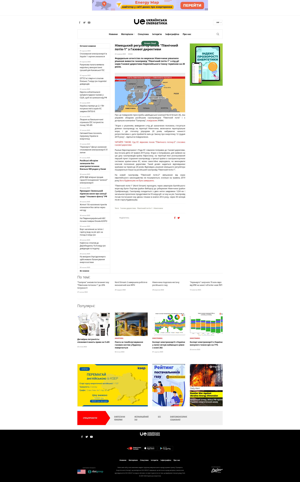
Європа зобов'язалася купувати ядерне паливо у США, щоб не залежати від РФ (93, 95)
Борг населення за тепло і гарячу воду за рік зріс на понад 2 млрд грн (91, 232)
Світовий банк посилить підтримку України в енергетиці (91, 136)
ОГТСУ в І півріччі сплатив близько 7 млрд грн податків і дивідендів (93, 81)
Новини (113, 34)
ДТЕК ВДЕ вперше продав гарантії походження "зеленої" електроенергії (93, 180)
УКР (217, 22)
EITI (159, 416)
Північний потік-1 (144, 208)
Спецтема (143, 34)
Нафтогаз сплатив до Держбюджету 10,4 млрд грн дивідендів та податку (93, 246)
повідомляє (152, 120)
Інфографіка (172, 34)
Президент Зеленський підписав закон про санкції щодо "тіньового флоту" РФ (93, 194)
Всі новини (84, 271)
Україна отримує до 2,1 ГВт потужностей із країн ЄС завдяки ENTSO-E (92, 108)
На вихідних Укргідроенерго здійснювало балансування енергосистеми (93, 259)
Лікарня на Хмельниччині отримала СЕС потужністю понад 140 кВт (91, 122)
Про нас (187, 34)
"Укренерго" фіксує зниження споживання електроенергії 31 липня (94, 150)
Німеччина (158, 208)
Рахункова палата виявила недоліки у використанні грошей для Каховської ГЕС (92, 67)
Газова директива (128, 208)
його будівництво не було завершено (137, 180)
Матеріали (127, 34)
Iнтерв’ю (157, 34)
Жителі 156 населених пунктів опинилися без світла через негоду (93, 207)
